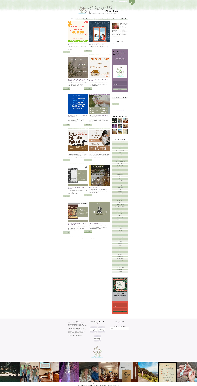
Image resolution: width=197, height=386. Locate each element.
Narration (120, 224)
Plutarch (120, 241)
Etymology (120, 176)
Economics (120, 172)
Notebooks (120, 228)
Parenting (120, 230)
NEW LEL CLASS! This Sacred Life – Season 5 (98, 80)
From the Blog (120, 180)
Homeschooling (120, 200)
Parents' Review (120, 232)
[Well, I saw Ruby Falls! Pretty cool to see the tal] (114, 126)
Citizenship (120, 157)
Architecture (120, 144)
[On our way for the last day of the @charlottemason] (120, 126)
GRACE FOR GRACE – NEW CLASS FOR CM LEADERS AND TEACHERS (98, 43)
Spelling (120, 254)
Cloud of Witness (120, 159)
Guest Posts (120, 187)
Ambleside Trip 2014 (120, 141)
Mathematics (120, 213)
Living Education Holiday (120, 206)
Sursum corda (120, 256)
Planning (120, 239)
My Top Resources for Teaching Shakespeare (77, 224)
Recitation (120, 247)
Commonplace (120, 163)
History (120, 196)
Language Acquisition (120, 204)
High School (120, 193)
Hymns (120, 202)
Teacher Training (120, 260)
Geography (120, 183)
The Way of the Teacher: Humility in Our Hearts (99, 116)
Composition (120, 165)
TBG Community (120, 258)
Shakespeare (120, 252)
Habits (120, 189)
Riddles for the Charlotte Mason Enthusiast (77, 43)
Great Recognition (120, 185)
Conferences (120, 167)
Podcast (120, 243)
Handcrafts (120, 191)
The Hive (120, 265)
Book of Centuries (120, 150)
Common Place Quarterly (120, 161)
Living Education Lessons (120, 209)
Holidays (120, 198)
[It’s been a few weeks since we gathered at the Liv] (114, 120)
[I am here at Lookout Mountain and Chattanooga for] (120, 131)
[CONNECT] (132, 2)
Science (120, 250)
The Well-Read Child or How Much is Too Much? (77, 116)
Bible (120, 148)
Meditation (120, 215)
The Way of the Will (120, 269)
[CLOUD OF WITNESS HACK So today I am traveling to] (125, 131)
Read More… (119, 35)
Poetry (120, 245)
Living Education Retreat (120, 211)
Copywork (120, 170)
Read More (66, 52)
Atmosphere (120, 146)
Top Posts (120, 271)
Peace (120, 234)
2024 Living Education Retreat (76, 152)
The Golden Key (120, 263)
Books (120, 152)
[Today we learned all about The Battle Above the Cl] (125, 126)
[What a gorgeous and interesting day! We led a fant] (114, 131)
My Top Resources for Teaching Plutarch (77, 188)
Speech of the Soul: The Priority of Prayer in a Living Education (78, 80)
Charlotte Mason (120, 154)
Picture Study (120, 237)
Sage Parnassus (98, 10)
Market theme (99, 383)
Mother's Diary (120, 219)
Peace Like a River (94, 187)
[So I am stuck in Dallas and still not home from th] (120, 120)
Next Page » (93, 238)
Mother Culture (120, 217)
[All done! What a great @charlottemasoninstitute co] (125, 120)
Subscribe (116, 104)
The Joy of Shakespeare (96, 223)
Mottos (120, 221)
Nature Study (120, 226)
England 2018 (120, 174)
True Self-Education (95, 152)
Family (120, 178)
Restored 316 (105, 383)
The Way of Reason (120, 267)
